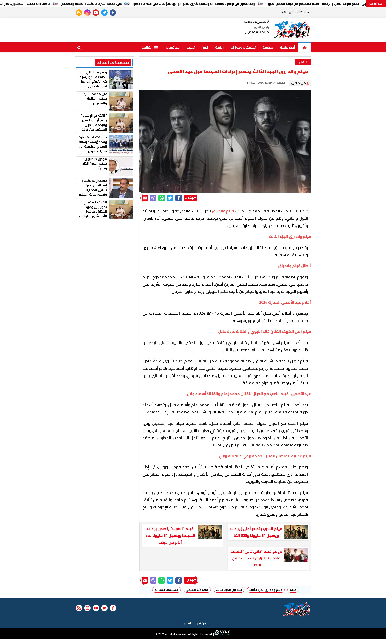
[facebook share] (178, 198)
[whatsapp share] (161, 198)
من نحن (201, 623)
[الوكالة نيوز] (292, 30)
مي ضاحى (298, 83)
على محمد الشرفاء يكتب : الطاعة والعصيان (91, 4)
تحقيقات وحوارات (243, 47)
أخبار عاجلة (287, 47)
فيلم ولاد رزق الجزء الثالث (265, 589)
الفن (205, 47)
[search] (79, 47)
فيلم (293, 589)
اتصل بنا (185, 623)
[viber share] (153, 198)
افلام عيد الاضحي (197, 589)
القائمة (147, 47)
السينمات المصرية (166, 589)
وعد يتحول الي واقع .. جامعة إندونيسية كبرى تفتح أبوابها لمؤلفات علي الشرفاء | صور (194, 4)
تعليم (190, 47)
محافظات (173, 47)
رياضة (219, 47)
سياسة (268, 47)
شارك (188, 197)
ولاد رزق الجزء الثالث (229, 589)
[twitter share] (170, 198)
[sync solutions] (222, 634)
